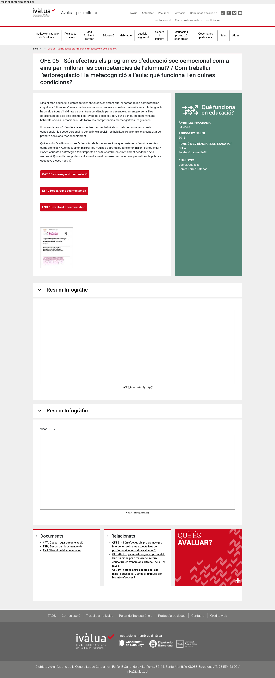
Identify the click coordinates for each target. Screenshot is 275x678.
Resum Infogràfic (62, 290)
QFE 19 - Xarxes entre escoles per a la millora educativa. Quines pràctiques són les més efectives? (137, 573)
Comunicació (71, 615)
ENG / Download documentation (63, 207)
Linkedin (223, 13)
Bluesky (234, 13)
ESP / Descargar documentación (64, 190)
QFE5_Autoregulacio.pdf (137, 512)
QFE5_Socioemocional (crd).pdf (137, 387)
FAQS (52, 615)
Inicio (36, 48)
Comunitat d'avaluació (203, 13)
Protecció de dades (172, 615)
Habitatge (126, 35)
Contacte (197, 615)
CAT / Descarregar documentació (65, 174)
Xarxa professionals (187, 20)
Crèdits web (218, 615)
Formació (180, 13)
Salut (223, 35)
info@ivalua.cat (137, 671)
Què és (195, 539)
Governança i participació (206, 35)
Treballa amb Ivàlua (99, 615)
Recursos (163, 13)
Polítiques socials (70, 35)
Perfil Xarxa (213, 20)
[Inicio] (44, 13)
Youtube (240, 13)
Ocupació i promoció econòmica (181, 35)
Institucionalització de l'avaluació (47, 35)
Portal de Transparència (135, 615)
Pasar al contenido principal (17, 2)
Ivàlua (133, 13)
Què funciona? (162, 20)
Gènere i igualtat (159, 35)
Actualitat (148, 13)
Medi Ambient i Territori (89, 35)
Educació (108, 35)
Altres (235, 35)
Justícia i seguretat (143, 35)
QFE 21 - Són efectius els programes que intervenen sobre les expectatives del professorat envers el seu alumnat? (137, 546)
